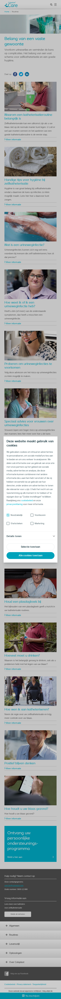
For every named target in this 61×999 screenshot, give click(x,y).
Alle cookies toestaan (30, 555)
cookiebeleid (27, 500)
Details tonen (14, 536)
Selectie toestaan (30, 546)
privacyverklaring (15, 504)
